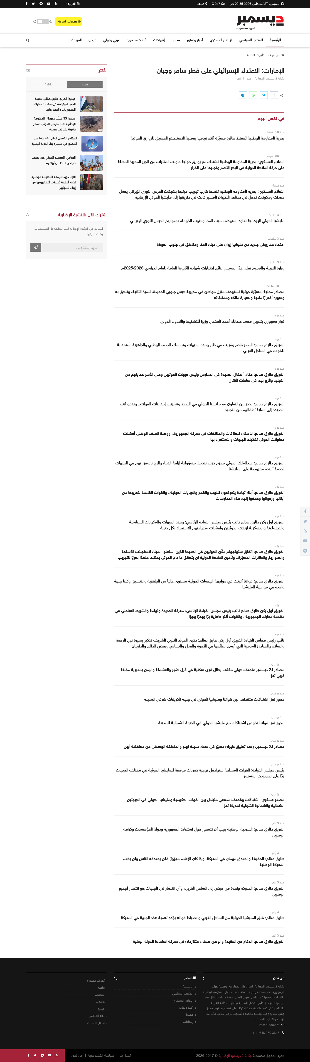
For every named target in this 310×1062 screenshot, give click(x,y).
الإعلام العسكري (221, 39)
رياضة (101, 987)
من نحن (77, 1055)
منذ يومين (277, 664)
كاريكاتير (100, 1002)
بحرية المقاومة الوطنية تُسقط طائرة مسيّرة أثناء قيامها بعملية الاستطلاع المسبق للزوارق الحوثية (207, 138)
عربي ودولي (111, 39)
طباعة (48, 84)
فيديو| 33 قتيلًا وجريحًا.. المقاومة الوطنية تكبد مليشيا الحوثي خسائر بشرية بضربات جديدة (54, 124)
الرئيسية (275, 39)
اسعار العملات (96, 1023)
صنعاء (200, 4)
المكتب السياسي (251, 39)
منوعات (100, 994)
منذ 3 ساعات (276, 215)
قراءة (85, 84)
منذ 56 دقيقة (275, 132)
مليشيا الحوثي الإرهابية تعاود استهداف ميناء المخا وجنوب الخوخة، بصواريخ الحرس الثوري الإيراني (207, 221)
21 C (216, 3)
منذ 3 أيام (278, 823)
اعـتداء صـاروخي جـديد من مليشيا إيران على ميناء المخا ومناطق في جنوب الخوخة (220, 244)
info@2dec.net (269, 1025)
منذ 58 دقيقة (275, 156)
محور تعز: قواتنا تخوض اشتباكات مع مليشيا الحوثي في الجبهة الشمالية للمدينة (221, 723)
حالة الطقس (97, 1016)
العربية (72, 4)
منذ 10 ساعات (275, 286)
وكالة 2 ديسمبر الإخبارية (235, 1055)
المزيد (78, 39)
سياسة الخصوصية (101, 1055)
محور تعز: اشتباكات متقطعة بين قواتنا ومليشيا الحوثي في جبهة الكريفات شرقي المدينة (214, 699)
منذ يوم (279, 315)
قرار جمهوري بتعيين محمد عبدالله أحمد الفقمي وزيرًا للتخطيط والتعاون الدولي (222, 321)
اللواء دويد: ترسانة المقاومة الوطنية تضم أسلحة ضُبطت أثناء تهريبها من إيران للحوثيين (54, 182)
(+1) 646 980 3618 (266, 1033)
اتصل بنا (126, 1055)
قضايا (176, 39)
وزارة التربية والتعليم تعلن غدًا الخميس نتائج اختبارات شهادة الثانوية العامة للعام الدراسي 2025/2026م (202, 268)
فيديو (92, 39)
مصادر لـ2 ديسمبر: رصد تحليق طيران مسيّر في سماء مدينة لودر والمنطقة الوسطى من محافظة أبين (204, 746)
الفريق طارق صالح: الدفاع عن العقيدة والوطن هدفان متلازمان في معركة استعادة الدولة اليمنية (208, 941)
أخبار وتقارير (195, 39)
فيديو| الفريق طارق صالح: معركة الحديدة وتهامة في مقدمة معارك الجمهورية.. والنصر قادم (55, 104)
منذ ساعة (278, 185)
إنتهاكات (159, 39)
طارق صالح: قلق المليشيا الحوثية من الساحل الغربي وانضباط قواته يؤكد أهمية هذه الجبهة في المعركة (202, 917)
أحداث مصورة (136, 39)
